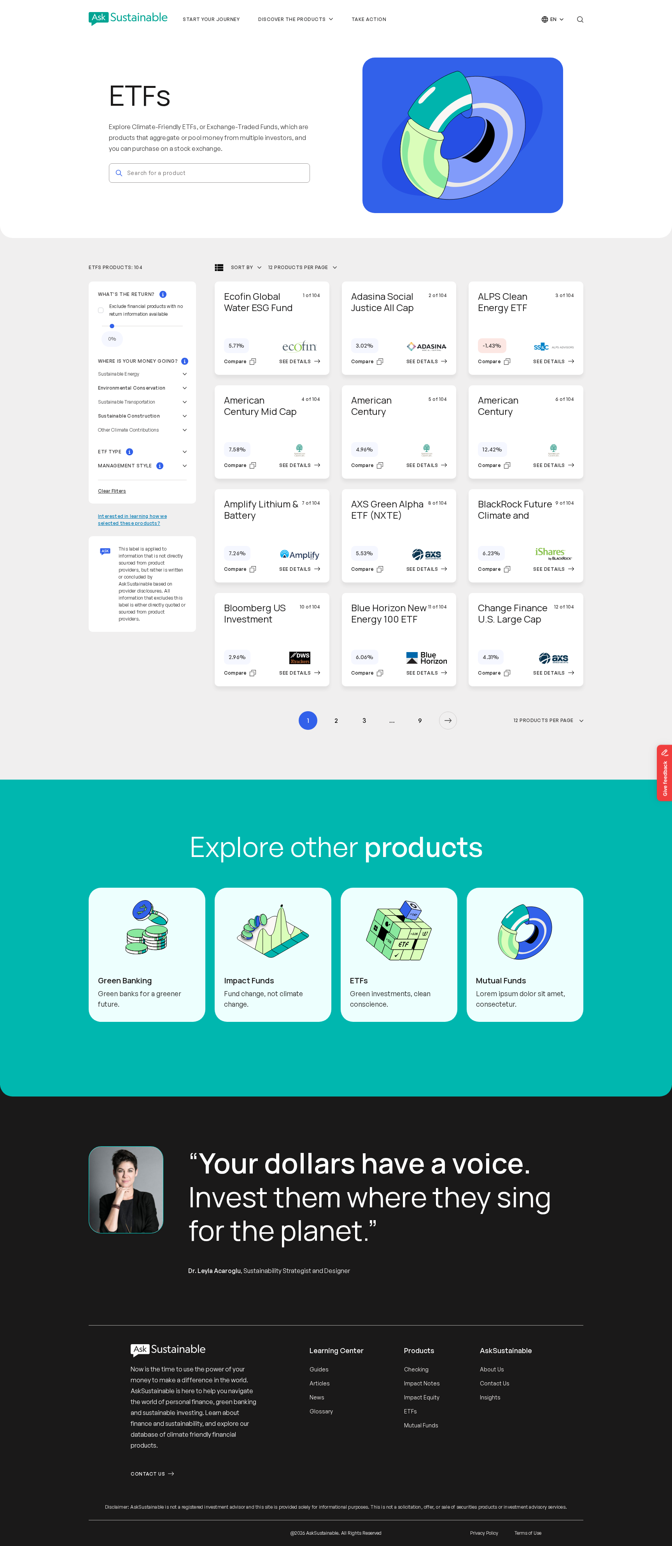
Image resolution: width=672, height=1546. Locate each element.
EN (553, 19)
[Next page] (448, 720)
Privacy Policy (484, 1533)
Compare (235, 361)
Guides (319, 1369)
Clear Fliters (112, 491)
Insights (490, 1397)
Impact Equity (421, 1397)
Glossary (321, 1411)
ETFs (410, 1411)
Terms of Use (527, 1533)
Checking (416, 1369)
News (317, 1397)
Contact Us (148, 1474)
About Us (492, 1369)
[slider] (112, 326)
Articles (320, 1383)
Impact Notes (422, 1383)
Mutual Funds (421, 1425)
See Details (295, 361)
